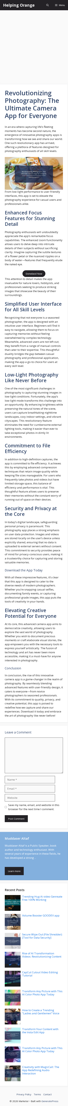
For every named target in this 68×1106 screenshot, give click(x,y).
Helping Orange (19, 5)
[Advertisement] (34, 46)
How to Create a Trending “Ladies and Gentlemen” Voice (40, 1011)
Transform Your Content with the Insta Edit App (40, 1030)
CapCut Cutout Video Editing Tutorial (40, 973)
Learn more (14, 871)
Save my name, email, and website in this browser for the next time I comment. (33, 807)
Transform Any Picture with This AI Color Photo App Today (42, 992)
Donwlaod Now (34, 273)
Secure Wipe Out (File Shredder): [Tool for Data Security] (42, 936)
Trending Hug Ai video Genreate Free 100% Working (42, 898)
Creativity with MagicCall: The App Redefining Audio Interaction (40, 1070)
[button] (47, 5)
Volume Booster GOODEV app (40, 915)
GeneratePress (49, 1101)
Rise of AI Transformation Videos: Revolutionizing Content (41, 955)
